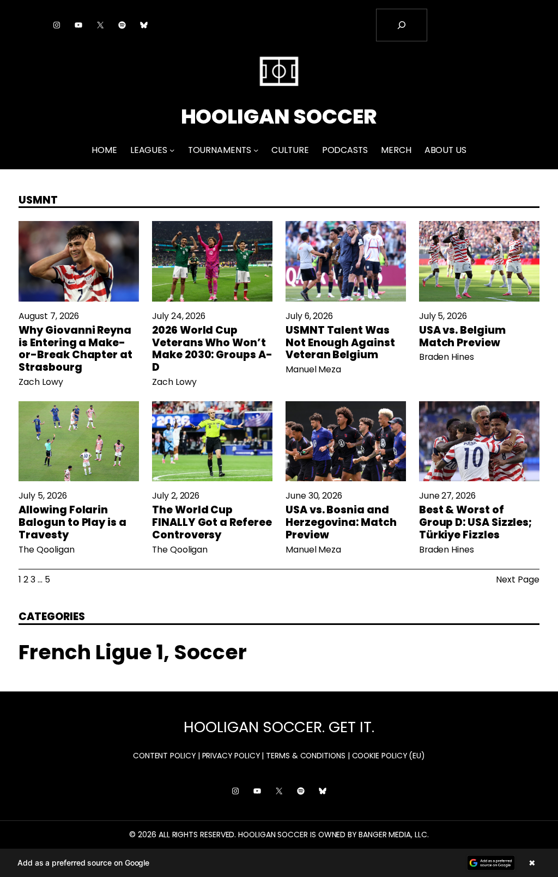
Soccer (210, 652)
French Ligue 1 (91, 652)
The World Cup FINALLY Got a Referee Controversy (211, 522)
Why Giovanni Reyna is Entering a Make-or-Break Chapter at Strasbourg (75, 349)
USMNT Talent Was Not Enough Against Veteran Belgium (340, 342)
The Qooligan (46, 549)
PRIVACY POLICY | (233, 755)
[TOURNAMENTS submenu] (255, 150)
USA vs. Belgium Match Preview (462, 336)
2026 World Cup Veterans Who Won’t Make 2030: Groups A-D (212, 349)
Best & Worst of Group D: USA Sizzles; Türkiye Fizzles (475, 522)
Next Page (517, 580)
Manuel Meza (313, 369)
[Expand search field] (401, 25)
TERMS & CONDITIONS (305, 755)
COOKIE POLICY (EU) (389, 755)
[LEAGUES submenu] (171, 150)
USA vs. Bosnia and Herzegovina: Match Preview (341, 522)
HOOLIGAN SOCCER (279, 116)
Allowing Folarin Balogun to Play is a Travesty (72, 522)
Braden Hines (446, 357)
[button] (279, 863)
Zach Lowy (41, 382)
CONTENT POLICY (164, 755)
